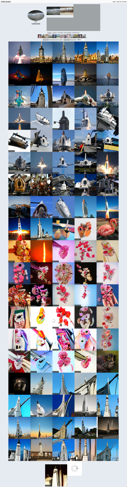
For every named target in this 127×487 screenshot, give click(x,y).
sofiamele (11, 62)
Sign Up (119, 1)
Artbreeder (6, 2)
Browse (124, 1)
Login (114, 1)
